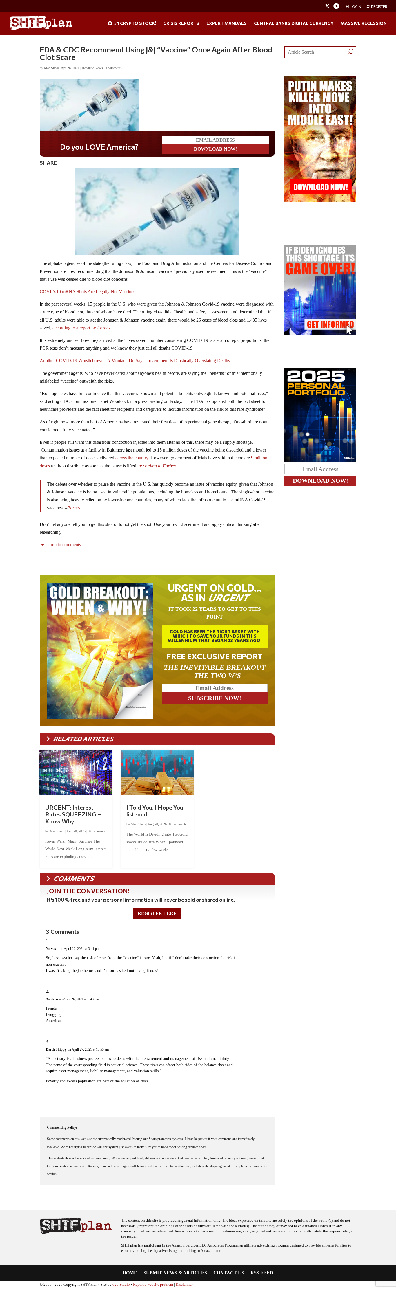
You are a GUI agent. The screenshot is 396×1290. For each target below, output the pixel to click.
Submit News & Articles (175, 1273)
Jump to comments (63, 544)
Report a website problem (153, 1284)
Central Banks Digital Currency (293, 23)
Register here (157, 913)
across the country (131, 457)
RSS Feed (261, 1273)
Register (378, 6)
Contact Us (228, 1273)
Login (355, 6)
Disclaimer (184, 1284)
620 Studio (121, 1284)
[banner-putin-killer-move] (320, 200)
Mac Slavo (51, 68)
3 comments (113, 68)
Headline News (92, 68)
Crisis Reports (181, 23)
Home (130, 1273)
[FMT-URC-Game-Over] (320, 333)
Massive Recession (364, 23)
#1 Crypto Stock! (134, 23)
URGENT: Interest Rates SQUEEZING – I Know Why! (74, 814)
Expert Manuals (226, 23)
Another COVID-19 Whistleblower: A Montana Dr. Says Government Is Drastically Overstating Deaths (135, 360)
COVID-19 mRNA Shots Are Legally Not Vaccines (87, 291)
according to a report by (81, 327)
